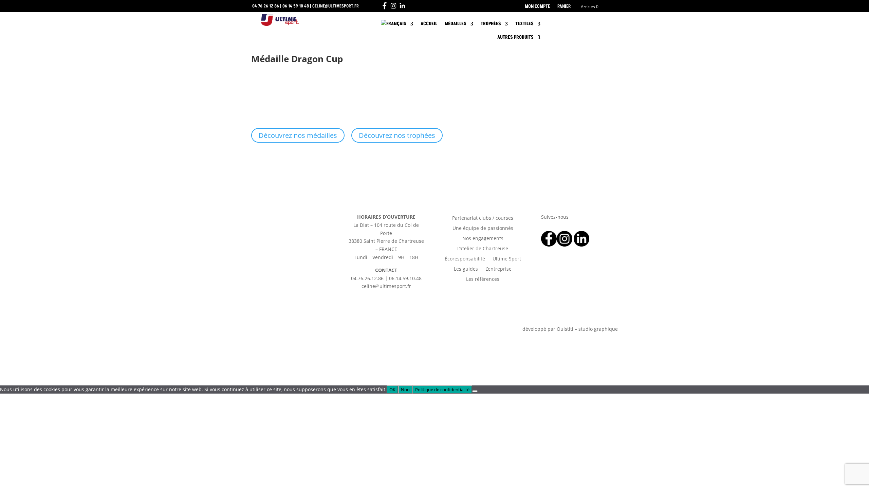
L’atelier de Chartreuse (482, 249)
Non (405, 389)
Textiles (524, 23)
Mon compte (537, 7)
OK (392, 389)
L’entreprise (498, 269)
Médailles (455, 23)
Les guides (466, 269)
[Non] (475, 391)
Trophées (491, 23)
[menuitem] (397, 25)
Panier (564, 7)
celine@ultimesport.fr (335, 6)
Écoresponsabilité (465, 259)
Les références (482, 279)
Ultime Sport (507, 259)
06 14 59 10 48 (295, 6)
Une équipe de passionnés (482, 228)
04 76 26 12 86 (265, 6)
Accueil (429, 23)
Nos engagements (482, 238)
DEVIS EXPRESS (582, 24)
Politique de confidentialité (442, 389)
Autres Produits (515, 37)
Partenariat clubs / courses (482, 218)
